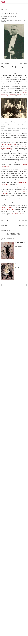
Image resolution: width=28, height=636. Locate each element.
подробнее (21, 225)
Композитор (12, 16)
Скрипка (4, 16)
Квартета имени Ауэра (8, 144)
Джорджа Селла (18, 213)
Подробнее (21, 220)
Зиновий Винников (7, 96)
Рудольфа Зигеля (7, 209)
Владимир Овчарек (16, 94)
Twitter (13, 233)
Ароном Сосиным (7, 207)
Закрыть (23, 63)
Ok (19, 233)
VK (7, 233)
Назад (14, 284)
